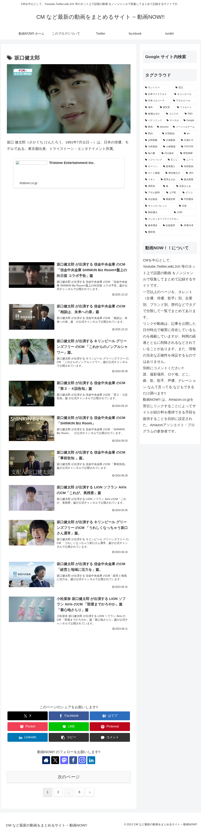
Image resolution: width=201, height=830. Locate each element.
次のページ (69, 776)
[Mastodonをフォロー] (64, 760)
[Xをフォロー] (55, 760)
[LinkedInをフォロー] (91, 760)
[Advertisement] (69, 226)
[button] (69, 737)
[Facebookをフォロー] (73, 760)
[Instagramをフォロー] (82, 760)
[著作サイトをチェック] (46, 760)
